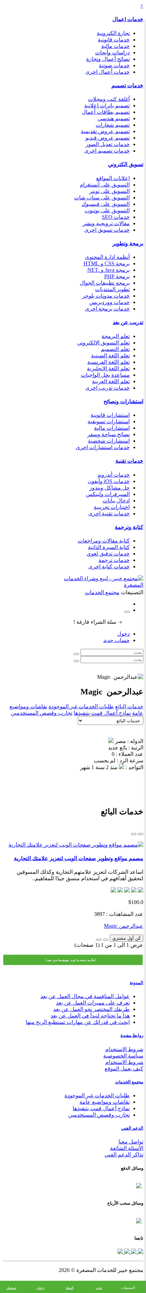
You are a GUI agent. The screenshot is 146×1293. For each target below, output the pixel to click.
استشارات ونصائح (123, 401)
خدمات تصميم (127, 85)
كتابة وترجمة (129, 527)
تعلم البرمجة (116, 336)
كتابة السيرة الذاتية (109, 547)
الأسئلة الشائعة (126, 1148)
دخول (123, 634)
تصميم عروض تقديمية (105, 131)
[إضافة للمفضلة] (105, 940)
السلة (70, 1288)
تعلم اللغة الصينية (110, 355)
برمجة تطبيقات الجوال (105, 283)
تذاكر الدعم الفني (124, 1154)
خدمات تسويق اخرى (107, 230)
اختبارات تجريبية (112, 507)
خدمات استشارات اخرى (103, 447)
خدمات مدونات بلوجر (106, 296)
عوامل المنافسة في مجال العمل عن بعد (85, 996)
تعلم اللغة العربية (111, 381)
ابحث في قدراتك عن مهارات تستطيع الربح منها (78, 1022)
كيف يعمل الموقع (124, 1068)
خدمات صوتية (114, 65)
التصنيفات (128, 1288)
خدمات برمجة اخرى (107, 309)
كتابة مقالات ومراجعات (104, 541)
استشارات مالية (112, 428)
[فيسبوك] (139, 1252)
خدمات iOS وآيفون (109, 481)
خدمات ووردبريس (109, 302)
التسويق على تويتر (109, 191)
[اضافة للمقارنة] (99, 940)
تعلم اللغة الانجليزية (108, 368)
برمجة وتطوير (127, 243)
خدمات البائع (129, 706)
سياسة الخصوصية (123, 1056)
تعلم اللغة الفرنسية (108, 362)
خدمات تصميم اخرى (107, 151)
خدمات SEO (116, 217)
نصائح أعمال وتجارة (108, 59)
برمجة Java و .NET (108, 270)
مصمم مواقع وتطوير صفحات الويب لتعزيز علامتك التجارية (78, 858)
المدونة (136, 982)
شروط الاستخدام (124, 1049)
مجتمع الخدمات (129, 1081)
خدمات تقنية (129, 461)
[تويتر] (133, 1252)
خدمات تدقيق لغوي (108, 553)
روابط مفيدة (132, 1035)
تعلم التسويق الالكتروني (103, 343)
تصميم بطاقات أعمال (106, 112)
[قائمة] (140, 834)
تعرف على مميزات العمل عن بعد (93, 1003)
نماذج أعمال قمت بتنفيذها (102, 713)
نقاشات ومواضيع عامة (104, 1102)
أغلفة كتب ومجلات (109, 99)
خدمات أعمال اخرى (107, 72)
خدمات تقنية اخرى (109, 513)
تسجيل (11, 1288)
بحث (99, 1288)
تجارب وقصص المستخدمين (41, 713)
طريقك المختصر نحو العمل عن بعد (91, 1009)
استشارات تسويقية (109, 421)
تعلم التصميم (115, 349)
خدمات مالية (115, 46)
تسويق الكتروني (125, 164)
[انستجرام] (120, 1252)
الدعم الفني (132, 1128)
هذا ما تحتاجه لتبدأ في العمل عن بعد (90, 1016)
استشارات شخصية (109, 441)
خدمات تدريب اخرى (107, 388)
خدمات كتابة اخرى (109, 566)
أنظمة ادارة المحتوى (107, 257)
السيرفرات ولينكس (108, 494)
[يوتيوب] (126, 1252)
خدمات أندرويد (113, 475)
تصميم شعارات (113, 125)
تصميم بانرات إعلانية (107, 105)
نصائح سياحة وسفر (108, 434)
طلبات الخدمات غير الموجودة (81, 706)
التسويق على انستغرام (105, 185)
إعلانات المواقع (113, 178)
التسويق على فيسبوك (105, 204)
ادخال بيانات (116, 500)
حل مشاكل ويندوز (109, 488)
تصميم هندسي (114, 118)
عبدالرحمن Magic (123, 926)
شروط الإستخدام (124, 1062)
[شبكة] (133, 834)
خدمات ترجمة (114, 560)
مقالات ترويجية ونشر (106, 223)
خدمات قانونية (114, 39)
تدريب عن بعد (128, 322)
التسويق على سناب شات (102, 197)
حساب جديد (116, 640)
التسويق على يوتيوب (107, 210)
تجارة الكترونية (113, 33)
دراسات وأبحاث (112, 52)
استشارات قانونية (110, 415)
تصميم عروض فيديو (108, 138)
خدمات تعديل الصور (108, 144)
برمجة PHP (117, 276)
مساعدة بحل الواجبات (105, 375)
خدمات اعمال (127, 19)
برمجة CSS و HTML (107, 263)
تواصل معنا (130, 1142)
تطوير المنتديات (112, 289)
